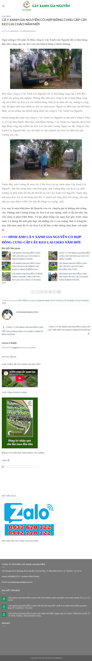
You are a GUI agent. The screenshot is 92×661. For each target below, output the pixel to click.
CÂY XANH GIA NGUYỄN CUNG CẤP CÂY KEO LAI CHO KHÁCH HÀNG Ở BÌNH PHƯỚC (26, 256)
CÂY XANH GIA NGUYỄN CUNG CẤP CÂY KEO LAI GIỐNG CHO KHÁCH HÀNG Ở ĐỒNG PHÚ (26, 266)
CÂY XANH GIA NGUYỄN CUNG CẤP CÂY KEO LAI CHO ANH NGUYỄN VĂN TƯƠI (73, 266)
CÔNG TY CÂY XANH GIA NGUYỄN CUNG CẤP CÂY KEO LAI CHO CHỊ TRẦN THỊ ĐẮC (74, 256)
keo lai (4, 303)
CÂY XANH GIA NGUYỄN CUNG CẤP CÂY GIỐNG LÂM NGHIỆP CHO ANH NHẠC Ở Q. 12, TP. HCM (49, 599)
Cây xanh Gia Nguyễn (82, 300)
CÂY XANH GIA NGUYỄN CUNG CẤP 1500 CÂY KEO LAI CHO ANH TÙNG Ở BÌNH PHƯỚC (73, 276)
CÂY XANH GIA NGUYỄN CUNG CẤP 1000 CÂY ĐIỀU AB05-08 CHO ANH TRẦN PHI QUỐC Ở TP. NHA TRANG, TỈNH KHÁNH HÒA (49, 614)
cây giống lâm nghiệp (43, 300)
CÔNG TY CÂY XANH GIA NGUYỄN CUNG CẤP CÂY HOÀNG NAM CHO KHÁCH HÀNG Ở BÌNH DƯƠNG (22, 331)
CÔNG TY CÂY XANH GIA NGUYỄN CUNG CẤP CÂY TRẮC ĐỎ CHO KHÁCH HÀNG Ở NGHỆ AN (69, 328)
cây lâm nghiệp (69, 300)
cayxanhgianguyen (28, 31)
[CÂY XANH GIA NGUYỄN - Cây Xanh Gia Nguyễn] (46, 6)
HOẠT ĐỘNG (6, 16)
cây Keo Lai (59, 300)
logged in (16, 347)
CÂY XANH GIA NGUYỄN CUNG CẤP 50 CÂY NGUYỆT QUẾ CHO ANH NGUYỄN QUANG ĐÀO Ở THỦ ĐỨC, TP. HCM (47, 607)
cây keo (52, 300)
